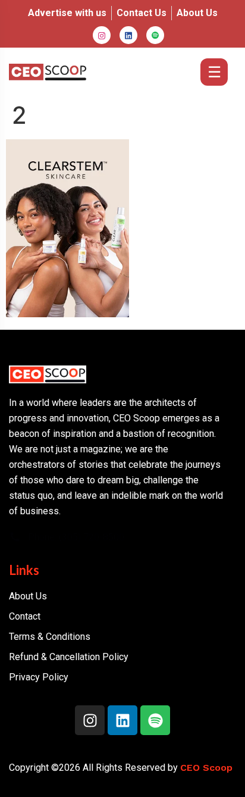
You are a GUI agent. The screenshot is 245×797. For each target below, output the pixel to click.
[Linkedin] (122, 720)
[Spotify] (155, 720)
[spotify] (155, 35)
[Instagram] (102, 35)
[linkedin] (128, 35)
